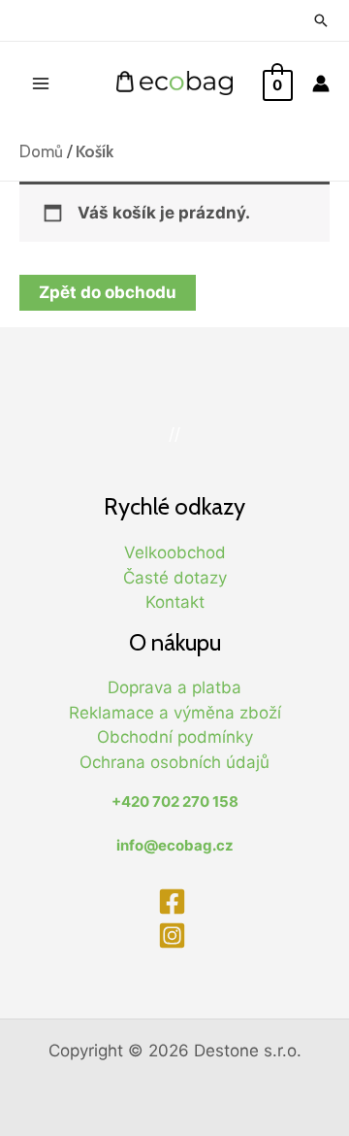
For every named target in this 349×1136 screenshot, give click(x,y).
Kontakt (175, 602)
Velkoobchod (175, 552)
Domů (41, 151)
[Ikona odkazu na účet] (321, 83)
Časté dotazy (175, 577)
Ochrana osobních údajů (174, 762)
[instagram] (174, 935)
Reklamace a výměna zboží (175, 712)
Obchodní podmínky (175, 737)
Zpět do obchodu (107, 292)
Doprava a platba (174, 687)
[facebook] (174, 901)
